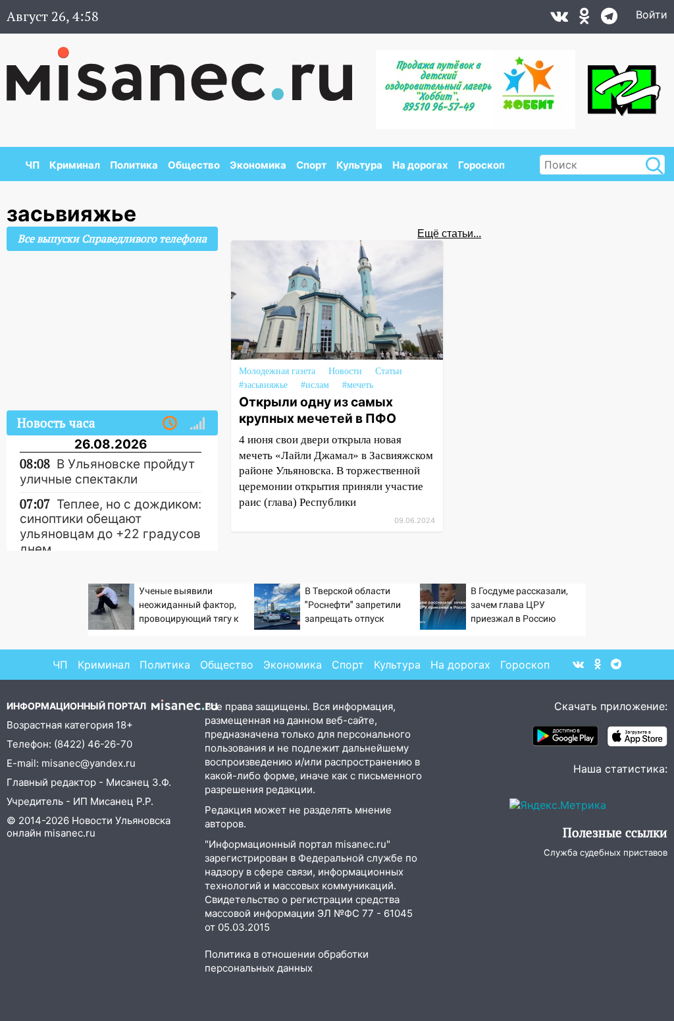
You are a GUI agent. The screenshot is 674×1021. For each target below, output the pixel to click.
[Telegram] (609, 19)
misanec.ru (69, 833)
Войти (651, 14)
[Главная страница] (189, 67)
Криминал (74, 165)
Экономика (258, 165)
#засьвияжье (263, 385)
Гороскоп (481, 165)
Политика (134, 165)
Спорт (311, 165)
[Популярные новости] (197, 423)
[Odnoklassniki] (584, 19)
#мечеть (357, 385)
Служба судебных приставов (605, 852)
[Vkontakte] (559, 19)
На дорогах (420, 165)
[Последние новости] (170, 423)
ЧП (32, 165)
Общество (194, 165)
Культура (359, 165)
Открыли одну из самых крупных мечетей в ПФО (317, 410)
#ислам (315, 385)
